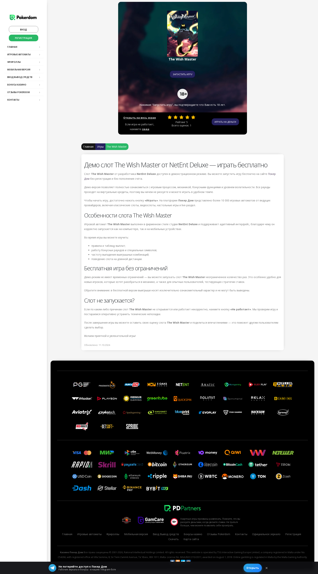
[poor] (176, 117)
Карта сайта (191, 539)
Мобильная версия (18, 69)
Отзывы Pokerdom (18, 92)
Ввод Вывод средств (19, 77)
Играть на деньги (225, 121)
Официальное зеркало (266, 534)
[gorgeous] (193, 117)
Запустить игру (182, 74)
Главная (12, 46)
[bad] (170, 117)
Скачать (173, 539)
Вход (23, 29)
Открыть (252, 568)
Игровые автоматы (19, 54)
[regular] (181, 117)
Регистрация (23, 38)
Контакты (13, 99)
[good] (187, 117)
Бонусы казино (16, 84)
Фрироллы (14, 62)
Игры (100, 146)
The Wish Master (116, 146)
